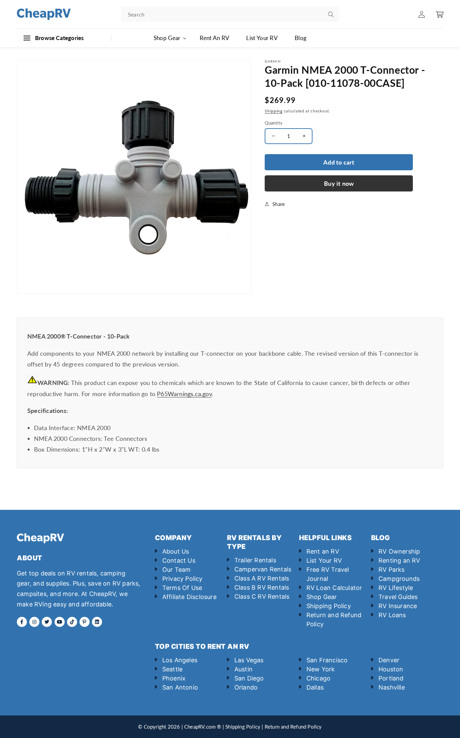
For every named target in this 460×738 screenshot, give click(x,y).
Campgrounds (399, 578)
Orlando (246, 687)
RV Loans (392, 615)
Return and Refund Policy (333, 619)
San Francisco (327, 660)
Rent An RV (214, 37)
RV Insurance (398, 605)
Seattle (172, 669)
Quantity (274, 122)
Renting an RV (399, 560)
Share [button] (278, 204)
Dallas (315, 687)
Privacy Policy (182, 578)
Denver (389, 660)
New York (320, 669)
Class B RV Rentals (261, 587)
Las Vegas (249, 660)
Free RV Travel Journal (327, 574)
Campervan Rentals (262, 569)
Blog (300, 37)
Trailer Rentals (255, 560)
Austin (243, 669)
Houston (391, 669)
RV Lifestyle (396, 587)
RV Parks (392, 569)
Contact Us (178, 560)
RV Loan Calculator (334, 587)
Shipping (274, 110)
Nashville (392, 687)
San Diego (249, 678)
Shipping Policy (328, 605)
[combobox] (230, 14)
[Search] (331, 14)
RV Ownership (399, 551)
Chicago (318, 678)
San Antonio (180, 687)
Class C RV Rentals (262, 596)
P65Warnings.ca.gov (184, 393)
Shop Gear (321, 596)
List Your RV (262, 37)
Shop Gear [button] (167, 37)
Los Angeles (179, 660)
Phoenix (174, 678)
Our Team (176, 569)
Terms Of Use (182, 587)
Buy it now (339, 183)
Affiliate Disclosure (189, 596)
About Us (175, 551)
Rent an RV (322, 551)
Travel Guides (398, 596)
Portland (391, 678)
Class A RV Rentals (261, 578)
